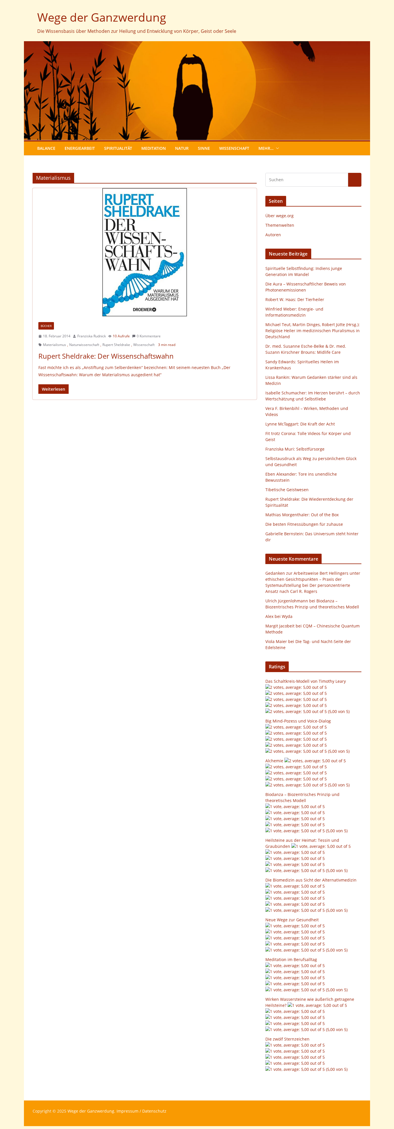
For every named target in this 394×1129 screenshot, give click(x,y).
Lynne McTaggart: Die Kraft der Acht (300, 424)
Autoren (273, 234)
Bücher (46, 326)
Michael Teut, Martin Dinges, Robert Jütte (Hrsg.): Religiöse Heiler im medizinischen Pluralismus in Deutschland (312, 330)
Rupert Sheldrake (116, 344)
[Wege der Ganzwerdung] (197, 45)
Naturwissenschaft (84, 344)
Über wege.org (279, 215)
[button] (276, 148)
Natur (182, 148)
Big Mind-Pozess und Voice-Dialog (298, 721)
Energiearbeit (80, 148)
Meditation (153, 148)
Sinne (204, 148)
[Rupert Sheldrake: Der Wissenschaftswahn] (145, 252)
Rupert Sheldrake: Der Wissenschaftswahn (106, 356)
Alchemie (274, 760)
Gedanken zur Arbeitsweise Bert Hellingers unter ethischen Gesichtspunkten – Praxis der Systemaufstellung (312, 579)
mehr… (265, 148)
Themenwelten (279, 225)
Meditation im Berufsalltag (291, 959)
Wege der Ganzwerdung (101, 17)
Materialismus (54, 344)
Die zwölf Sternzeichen (287, 1039)
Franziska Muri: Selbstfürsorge (294, 449)
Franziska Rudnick (91, 336)
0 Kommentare (149, 336)
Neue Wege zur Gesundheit (292, 919)
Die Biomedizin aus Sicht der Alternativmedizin (311, 880)
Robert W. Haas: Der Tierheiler (294, 299)
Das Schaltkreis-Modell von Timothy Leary (305, 681)
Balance (46, 148)
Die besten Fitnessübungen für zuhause (304, 524)
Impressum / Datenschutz (141, 1111)
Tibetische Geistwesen (287, 489)
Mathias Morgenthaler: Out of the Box (302, 514)
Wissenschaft (234, 148)
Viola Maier (276, 641)
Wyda (287, 616)
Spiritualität (118, 148)
